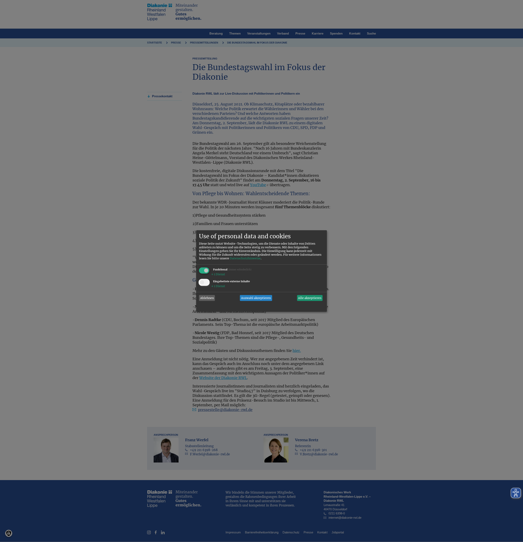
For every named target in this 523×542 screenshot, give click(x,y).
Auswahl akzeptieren (256, 298)
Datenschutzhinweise (245, 258)
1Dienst (218, 274)
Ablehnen (207, 298)
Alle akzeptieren (309, 298)
